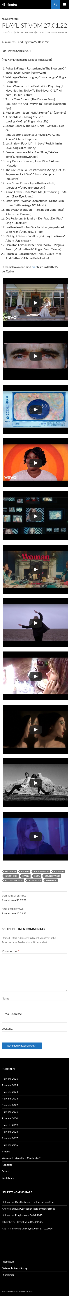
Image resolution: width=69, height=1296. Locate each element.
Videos (6, 1151)
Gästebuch (8, 1177)
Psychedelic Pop (14, 880)
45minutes (9, 4)
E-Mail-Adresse (12, 1013)
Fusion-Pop (11, 876)
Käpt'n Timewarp (25, 32)
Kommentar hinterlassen (51, 32)
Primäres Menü (64, 4)
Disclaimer (8, 1274)
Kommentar (10, 951)
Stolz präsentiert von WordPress (17, 1291)
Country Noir (52, 876)
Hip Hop (25, 871)
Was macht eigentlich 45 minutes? (21, 1158)
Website (7, 1029)
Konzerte (7, 1164)
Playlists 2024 (10, 1091)
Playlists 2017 (10, 1138)
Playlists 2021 (10, 1111)
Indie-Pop (51, 880)
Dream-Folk (34, 880)
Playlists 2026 (10, 1078)
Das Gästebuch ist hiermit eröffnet (34, 1202)
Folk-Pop (59, 871)
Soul (37, 876)
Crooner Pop (41, 871)
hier (34, 267)
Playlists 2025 (10, 1085)
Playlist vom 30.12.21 (14, 898)
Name (5, 998)
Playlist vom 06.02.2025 (29, 1215)
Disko (5, 1171)
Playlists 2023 (10, 1098)
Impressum (8, 1261)
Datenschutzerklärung (14, 1268)
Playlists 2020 (10, 1118)
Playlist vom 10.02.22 (14, 911)
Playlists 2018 (10, 1131)
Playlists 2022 (10, 19)
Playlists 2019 (10, 1125)
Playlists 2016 (10, 1144)
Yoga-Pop (10, 871)
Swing (25, 876)
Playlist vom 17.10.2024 (39, 1228)
